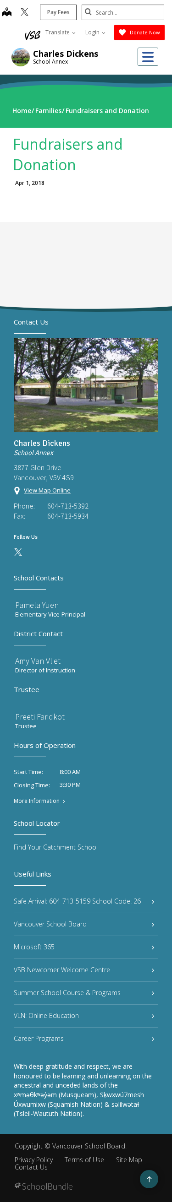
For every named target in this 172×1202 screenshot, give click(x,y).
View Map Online (47, 490)
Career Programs (39, 1038)
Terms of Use (84, 1159)
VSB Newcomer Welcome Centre (62, 969)
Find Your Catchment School (56, 847)
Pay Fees (58, 12)
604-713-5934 (68, 515)
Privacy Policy (34, 1159)
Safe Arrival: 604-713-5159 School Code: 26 (77, 901)
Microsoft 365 (34, 946)
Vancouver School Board (50, 924)
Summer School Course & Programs (67, 992)
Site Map (129, 1159)
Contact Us (31, 1167)
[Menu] (148, 57)
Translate (58, 32)
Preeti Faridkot (40, 716)
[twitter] (24, 12)
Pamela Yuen (37, 605)
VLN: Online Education (46, 1015)
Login (93, 32)
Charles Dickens (65, 53)
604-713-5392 (68, 505)
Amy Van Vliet (38, 660)
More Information (37, 801)
